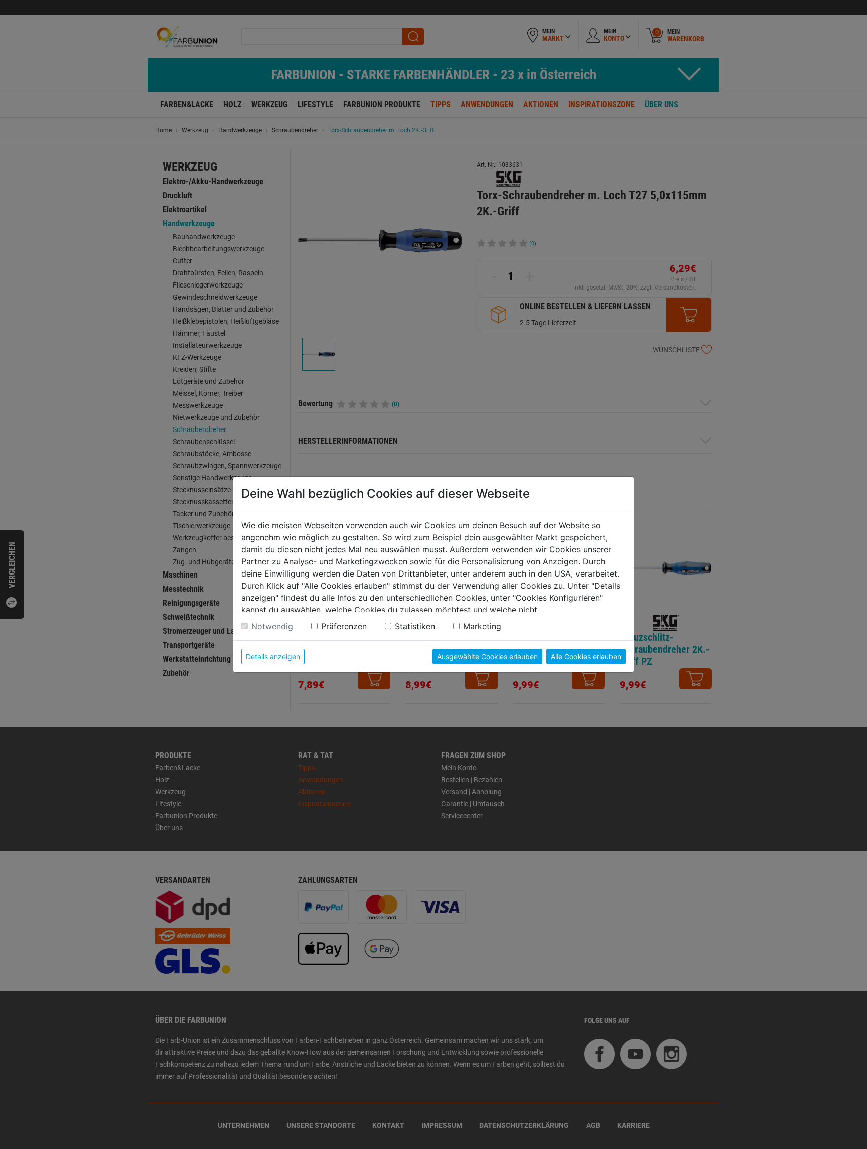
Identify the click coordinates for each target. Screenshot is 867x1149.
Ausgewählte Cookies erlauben (487, 656)
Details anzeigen (273, 656)
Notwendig (272, 626)
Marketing (482, 626)
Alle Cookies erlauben (586, 656)
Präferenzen (344, 626)
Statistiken (415, 626)
